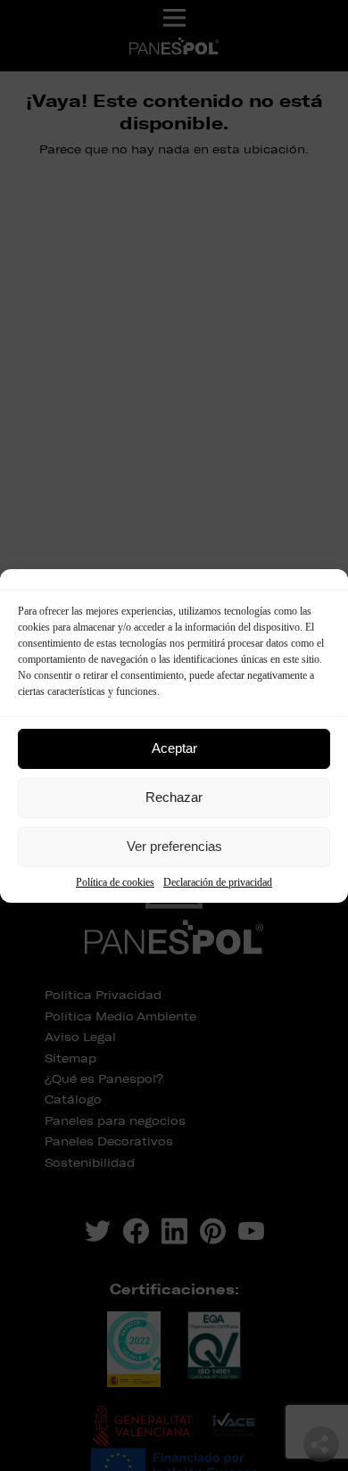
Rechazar (174, 797)
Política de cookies (115, 882)
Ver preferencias (174, 846)
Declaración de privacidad (217, 882)
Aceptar (174, 748)
